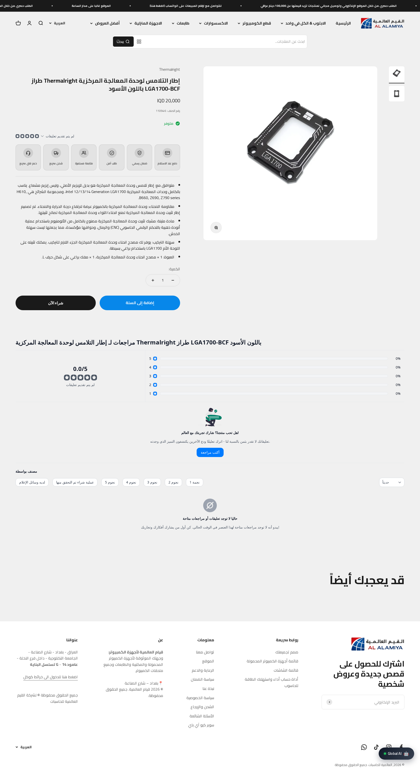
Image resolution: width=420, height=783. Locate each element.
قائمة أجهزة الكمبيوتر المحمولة (272, 661)
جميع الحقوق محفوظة (351, 765)
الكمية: (174, 269)
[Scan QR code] (139, 41)
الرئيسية (343, 23)
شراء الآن (55, 302)
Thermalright (169, 69)
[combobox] (226, 41)
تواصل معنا (205, 652)
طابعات (183, 23)
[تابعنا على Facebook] (401, 747)
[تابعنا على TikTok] (376, 747)
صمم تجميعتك (286, 652)
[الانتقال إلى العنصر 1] (396, 74)
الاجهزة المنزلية (148, 23)
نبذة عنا (208, 689)
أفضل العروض (107, 23)
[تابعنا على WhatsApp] (364, 747)
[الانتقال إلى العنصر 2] (396, 94)
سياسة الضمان (202, 679)
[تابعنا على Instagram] (388, 747)
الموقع (208, 661)
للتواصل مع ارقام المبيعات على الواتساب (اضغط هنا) (211, 6)
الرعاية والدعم (203, 670)
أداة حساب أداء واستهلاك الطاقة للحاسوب (271, 682)
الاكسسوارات (216, 23)
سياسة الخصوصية (200, 698)
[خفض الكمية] (173, 280)
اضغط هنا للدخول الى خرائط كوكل (50, 676)
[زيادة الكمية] (153, 280)
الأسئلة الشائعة (202, 716)
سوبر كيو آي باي (201, 725)
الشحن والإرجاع (202, 707)
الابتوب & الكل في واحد (306, 23)
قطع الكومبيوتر (257, 23)
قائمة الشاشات (286, 670)
